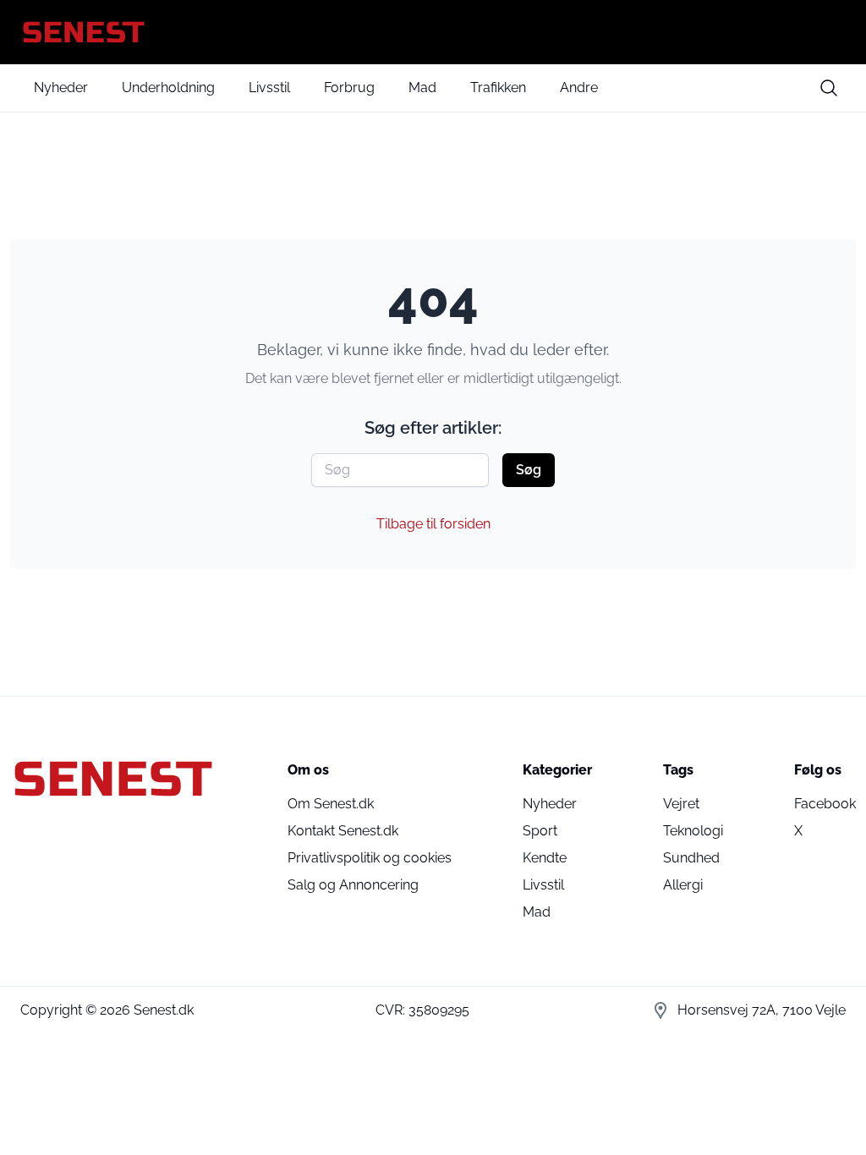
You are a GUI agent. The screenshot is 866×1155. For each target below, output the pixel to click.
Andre (579, 87)
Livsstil (269, 87)
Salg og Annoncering (353, 885)
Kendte (545, 858)
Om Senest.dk (331, 804)
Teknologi (693, 831)
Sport (540, 831)
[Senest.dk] (433, 32)
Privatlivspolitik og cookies (370, 858)
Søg (528, 470)
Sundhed (691, 858)
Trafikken (498, 87)
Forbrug (349, 87)
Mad (422, 87)
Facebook (825, 804)
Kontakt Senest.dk (343, 831)
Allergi (683, 885)
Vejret (681, 804)
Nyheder (61, 87)
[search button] (829, 88)
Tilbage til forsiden (433, 524)
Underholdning (168, 87)
